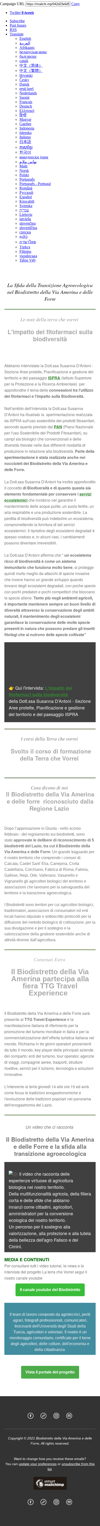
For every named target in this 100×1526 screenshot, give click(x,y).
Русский (26, 192)
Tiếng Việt (27, 260)
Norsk (24, 170)
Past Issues (18, 25)
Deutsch (25, 106)
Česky (24, 80)
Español (25, 197)
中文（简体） (31, 65)
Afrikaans (26, 47)
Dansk (24, 84)
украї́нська (28, 256)
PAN (58, 427)
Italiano (25, 137)
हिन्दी (22, 115)
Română (25, 188)
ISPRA (54, 378)
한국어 (25, 152)
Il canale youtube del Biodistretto (50, 1290)
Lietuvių (25, 214)
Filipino (25, 251)
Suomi (24, 97)
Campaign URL (12, 4)
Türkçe (24, 247)
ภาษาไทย (27, 242)
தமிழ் (23, 236)
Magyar (25, 119)
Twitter (22, 13)
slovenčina (27, 223)
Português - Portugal (35, 184)
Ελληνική (26, 111)
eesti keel (26, 89)
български (27, 56)
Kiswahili (26, 201)
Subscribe (17, 21)
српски (25, 232)
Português (27, 179)
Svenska (25, 206)
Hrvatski (26, 75)
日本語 (25, 142)
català (23, 61)
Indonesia (26, 128)
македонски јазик (33, 157)
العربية (24, 43)
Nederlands (28, 93)
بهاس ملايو (28, 162)
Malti (23, 166)
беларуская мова (33, 52)
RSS (13, 30)
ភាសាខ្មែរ (26, 147)
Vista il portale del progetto (50, 1372)
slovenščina (28, 228)
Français (25, 102)
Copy (75, 4)
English (25, 38)
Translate (17, 34)
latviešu (25, 219)
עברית (24, 210)
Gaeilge (25, 124)
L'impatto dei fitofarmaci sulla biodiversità (40, 691)
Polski (24, 175)
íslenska (25, 133)
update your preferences (38, 1464)
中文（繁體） (31, 70)
